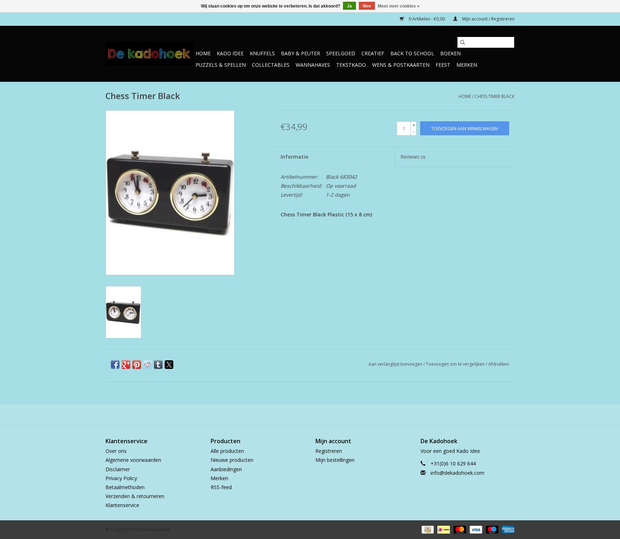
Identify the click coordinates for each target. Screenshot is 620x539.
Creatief (372, 53)
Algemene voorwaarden (133, 459)
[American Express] (507, 529)
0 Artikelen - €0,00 (427, 19)
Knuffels (262, 53)
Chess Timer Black (495, 96)
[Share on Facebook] (115, 364)
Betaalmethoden (125, 487)
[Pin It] (136, 364)
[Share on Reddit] (147, 364)
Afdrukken (498, 364)
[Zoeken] (462, 42)
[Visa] (475, 529)
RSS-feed (221, 487)
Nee (367, 6)
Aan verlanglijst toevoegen (395, 364)
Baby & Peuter (300, 53)
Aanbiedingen (226, 469)
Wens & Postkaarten (400, 64)
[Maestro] (491, 529)
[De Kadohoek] (149, 54)
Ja (349, 6)
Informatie (294, 156)
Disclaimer (117, 469)
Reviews (412, 156)
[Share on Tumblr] (158, 364)
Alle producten (227, 450)
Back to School (412, 53)
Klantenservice (122, 505)
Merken (466, 64)
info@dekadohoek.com (457, 472)
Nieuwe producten (232, 459)
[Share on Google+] (126, 364)
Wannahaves (313, 64)
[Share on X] (169, 364)
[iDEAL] (443, 529)
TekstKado (351, 64)
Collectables (271, 64)
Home (203, 53)
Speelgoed (340, 53)
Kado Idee (230, 53)
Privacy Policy (121, 478)
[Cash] (427, 529)
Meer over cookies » (398, 6)
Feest (443, 64)
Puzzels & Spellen (221, 64)
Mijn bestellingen (334, 459)
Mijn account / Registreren (488, 19)
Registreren (328, 450)
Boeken (450, 53)
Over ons (116, 450)
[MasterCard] (459, 529)
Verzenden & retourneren (134, 496)
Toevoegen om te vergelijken (456, 364)
